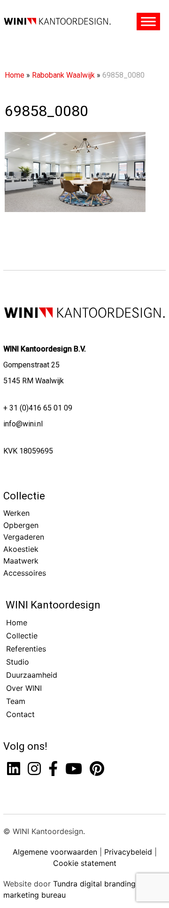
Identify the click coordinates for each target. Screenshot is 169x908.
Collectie (24, 496)
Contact (20, 714)
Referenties (26, 648)
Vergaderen (23, 537)
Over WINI (24, 688)
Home (14, 75)
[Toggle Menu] (148, 21)
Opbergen (20, 525)
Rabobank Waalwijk (63, 75)
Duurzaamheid (31, 675)
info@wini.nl (23, 423)
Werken (16, 513)
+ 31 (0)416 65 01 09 (37, 407)
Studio (17, 661)
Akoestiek (20, 549)
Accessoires (24, 573)
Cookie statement (84, 863)
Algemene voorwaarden (55, 852)
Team (15, 701)
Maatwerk (20, 560)
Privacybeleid (128, 852)
